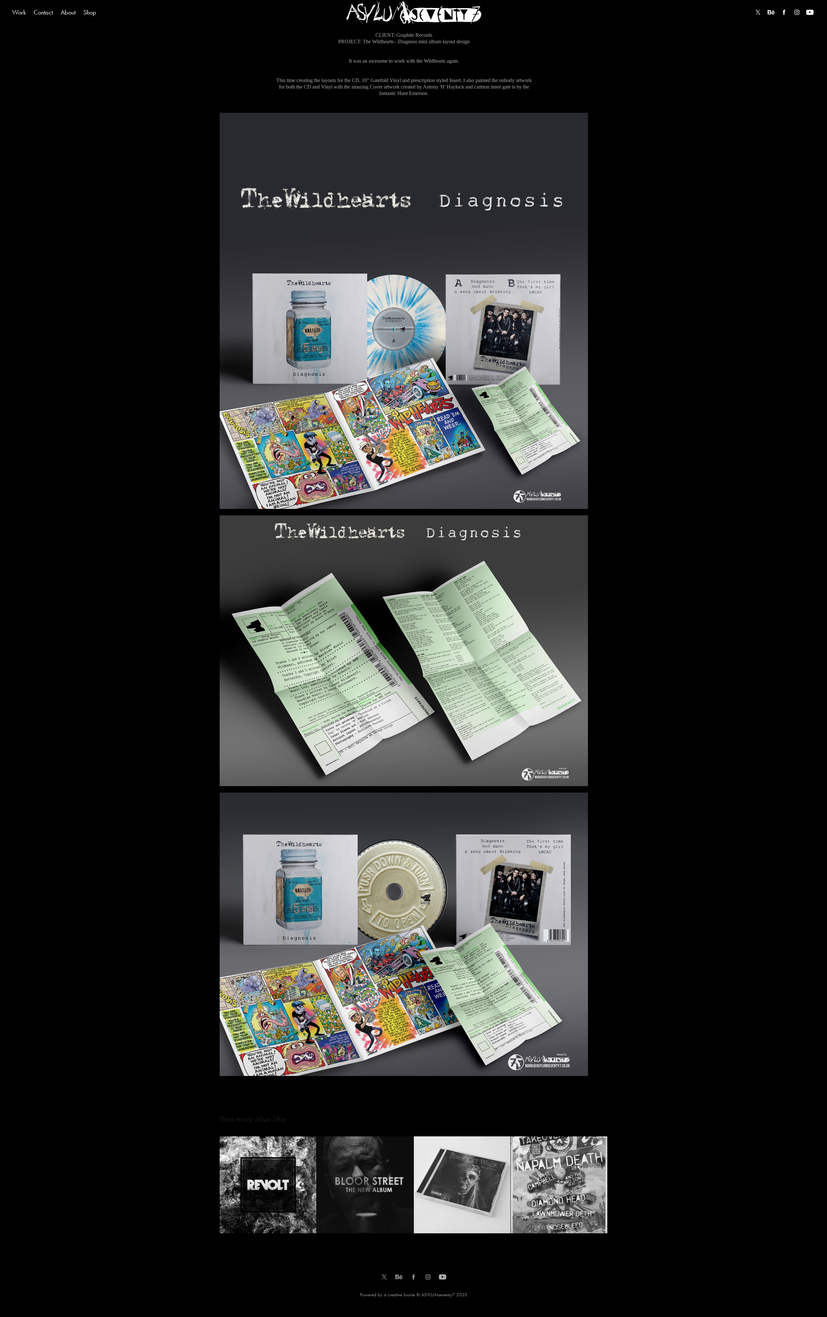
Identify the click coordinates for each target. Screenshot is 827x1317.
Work (19, 12)
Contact (43, 12)
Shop (89, 12)
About (68, 12)
